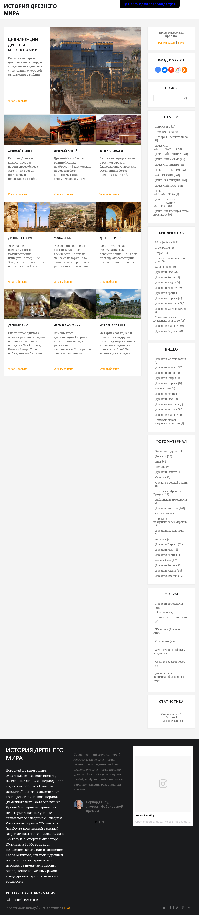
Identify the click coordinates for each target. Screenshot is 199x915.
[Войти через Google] (178, 70)
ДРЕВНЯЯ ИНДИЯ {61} (169, 164)
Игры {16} (161, 253)
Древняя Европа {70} (169, 331)
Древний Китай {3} (167, 372)
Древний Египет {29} (169, 288)
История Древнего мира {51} (170, 139)
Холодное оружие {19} (169, 451)
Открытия (162, 641)
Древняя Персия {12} (169, 544)
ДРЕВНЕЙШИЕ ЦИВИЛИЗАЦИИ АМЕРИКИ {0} (164, 203)
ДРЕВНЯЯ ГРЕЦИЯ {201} (171, 180)
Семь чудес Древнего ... (170, 661)
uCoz (67, 908)
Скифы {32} (163, 477)
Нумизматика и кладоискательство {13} (169, 319)
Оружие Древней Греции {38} (170, 484)
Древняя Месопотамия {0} (169, 360)
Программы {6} (165, 247)
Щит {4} (160, 461)
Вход (181, 42)
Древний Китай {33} (168, 565)
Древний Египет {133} (169, 472)
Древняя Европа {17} (168, 409)
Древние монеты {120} (170, 508)
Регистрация (166, 42)
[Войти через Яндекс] (171, 70)
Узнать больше (17, 101)
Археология (164, 612)
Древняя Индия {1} (167, 378)
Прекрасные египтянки (171, 617)
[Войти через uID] (158, 70)
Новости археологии (169, 603)
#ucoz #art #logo (146, 815)
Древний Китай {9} (167, 277)
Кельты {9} (162, 467)
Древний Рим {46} (167, 272)
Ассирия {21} (163, 539)
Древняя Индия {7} (167, 282)
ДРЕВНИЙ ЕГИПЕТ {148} (171, 154)
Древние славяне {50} (169, 326)
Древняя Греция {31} (168, 293)
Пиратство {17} (165, 126)
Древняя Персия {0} (168, 383)
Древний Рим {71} (166, 549)
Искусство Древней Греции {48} (167, 493)
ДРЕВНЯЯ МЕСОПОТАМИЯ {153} (167, 147)
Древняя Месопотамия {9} (169, 310)
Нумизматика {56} (167, 132)
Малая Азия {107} (166, 560)
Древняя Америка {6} (169, 404)
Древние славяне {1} (168, 414)
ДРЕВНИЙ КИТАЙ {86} (170, 159)
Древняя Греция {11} (168, 555)
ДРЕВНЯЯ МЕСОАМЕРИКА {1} (166, 192)
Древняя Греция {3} (168, 393)
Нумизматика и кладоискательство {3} (168, 421)
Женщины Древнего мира (167, 631)
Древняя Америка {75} (170, 576)
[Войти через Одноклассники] (184, 70)
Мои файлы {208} (166, 242)
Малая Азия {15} (165, 267)
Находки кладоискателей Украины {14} (170, 522)
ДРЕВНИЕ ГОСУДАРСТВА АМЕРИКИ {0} (171, 213)
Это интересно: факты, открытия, (169, 651)
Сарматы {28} (164, 513)
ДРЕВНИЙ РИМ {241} (169, 185)
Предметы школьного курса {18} (169, 260)
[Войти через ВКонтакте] (165, 70)
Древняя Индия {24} (168, 570)
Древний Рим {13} (166, 399)
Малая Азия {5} (165, 388)
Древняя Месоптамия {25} (168, 532)
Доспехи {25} (163, 456)
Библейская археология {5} (170, 501)
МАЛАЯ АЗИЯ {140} (167, 175)
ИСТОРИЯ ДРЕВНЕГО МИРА (30, 10)
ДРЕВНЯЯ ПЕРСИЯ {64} (170, 170)
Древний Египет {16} (168, 367)
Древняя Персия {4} (168, 298)
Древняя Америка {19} (169, 303)
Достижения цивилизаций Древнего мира (168, 677)
